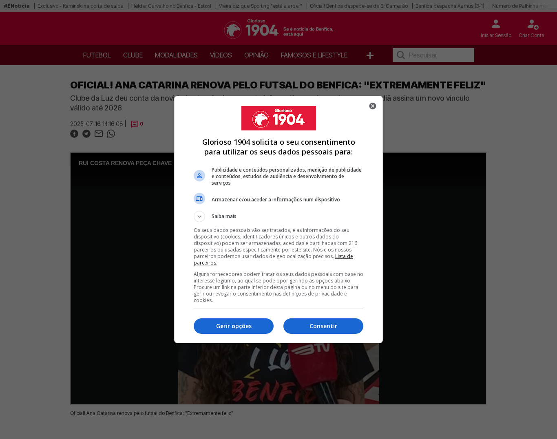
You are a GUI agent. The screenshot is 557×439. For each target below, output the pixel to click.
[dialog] (278, 219)
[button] (278, 216)
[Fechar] (373, 106)
